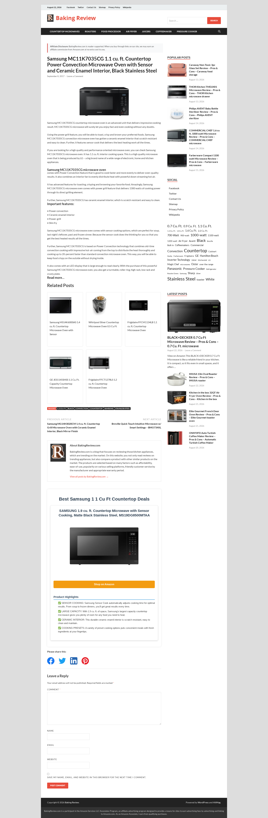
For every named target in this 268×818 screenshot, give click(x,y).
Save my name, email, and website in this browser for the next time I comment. (96, 777)
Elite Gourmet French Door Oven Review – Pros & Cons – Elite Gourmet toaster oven (204, 416)
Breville (210, 241)
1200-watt (172, 241)
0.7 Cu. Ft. (174, 226)
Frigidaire (189, 256)
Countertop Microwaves (65, 31)
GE (197, 255)
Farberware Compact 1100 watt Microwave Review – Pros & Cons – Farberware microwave (204, 160)
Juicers (146, 31)
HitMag (216, 802)
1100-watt (213, 235)
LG (209, 260)
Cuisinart (212, 251)
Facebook (71, 7)
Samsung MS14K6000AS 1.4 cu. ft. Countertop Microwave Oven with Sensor (65, 328)
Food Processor (111, 31)
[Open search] (219, 31)
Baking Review (76, 18)
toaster (200, 279)
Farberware (178, 256)
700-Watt (173, 235)
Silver (198, 273)
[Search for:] (194, 20)
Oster (194, 264)
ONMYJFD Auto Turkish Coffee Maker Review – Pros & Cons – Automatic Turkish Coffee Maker (202, 437)
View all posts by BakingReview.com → (89, 476)
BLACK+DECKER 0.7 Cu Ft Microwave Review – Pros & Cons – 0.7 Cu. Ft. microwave (193, 341)
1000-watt (198, 235)
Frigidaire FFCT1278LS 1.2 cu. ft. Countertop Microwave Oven (103, 383)
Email (50, 745)
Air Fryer (131, 31)
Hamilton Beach (209, 255)
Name (50, 731)
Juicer (194, 260)
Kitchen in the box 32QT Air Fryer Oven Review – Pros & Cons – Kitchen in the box (205, 395)
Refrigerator (211, 269)
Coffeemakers (182, 245)
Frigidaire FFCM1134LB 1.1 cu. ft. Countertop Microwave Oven (142, 326)
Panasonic (174, 268)
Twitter (81, 7)
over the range (206, 264)
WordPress (203, 802)
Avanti (192, 241)
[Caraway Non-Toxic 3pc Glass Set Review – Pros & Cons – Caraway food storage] (177, 65)
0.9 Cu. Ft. (190, 226)
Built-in (170, 245)
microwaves (185, 264)
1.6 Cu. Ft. (191, 230)
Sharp (191, 273)
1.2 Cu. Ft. (171, 231)
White (210, 279)
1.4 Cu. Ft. (180, 231)
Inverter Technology (178, 259)
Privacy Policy (114, 7)
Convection (82, 408)
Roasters (90, 31)
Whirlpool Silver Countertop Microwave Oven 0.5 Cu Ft (104, 324)
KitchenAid (202, 260)
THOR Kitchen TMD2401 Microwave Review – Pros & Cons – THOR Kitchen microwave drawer (204, 91)
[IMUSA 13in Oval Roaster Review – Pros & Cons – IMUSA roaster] (177, 374)
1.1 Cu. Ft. (61, 408)
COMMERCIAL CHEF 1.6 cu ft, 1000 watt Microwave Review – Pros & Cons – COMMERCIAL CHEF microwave (204, 137)
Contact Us (91, 7)
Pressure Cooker (187, 31)
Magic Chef (173, 264)
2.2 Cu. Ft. (203, 230)
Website (52, 759)
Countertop (96, 408)
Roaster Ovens (173, 273)
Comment (53, 689)
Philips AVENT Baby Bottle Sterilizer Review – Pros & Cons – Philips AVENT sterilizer (203, 113)
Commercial (197, 245)
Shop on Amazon (104, 584)
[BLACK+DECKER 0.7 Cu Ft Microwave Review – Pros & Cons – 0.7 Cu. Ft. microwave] (194, 301)
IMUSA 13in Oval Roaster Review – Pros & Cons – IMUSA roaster (203, 377)
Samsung (109, 408)
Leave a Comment (75, 76)
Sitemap (102, 7)
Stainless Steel (122, 408)
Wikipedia (127, 7)
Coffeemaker (164, 31)
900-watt (184, 235)
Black (71, 408)
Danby (169, 256)
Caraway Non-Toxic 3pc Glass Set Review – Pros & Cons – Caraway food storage (203, 69)
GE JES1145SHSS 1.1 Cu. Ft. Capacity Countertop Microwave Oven (64, 383)
